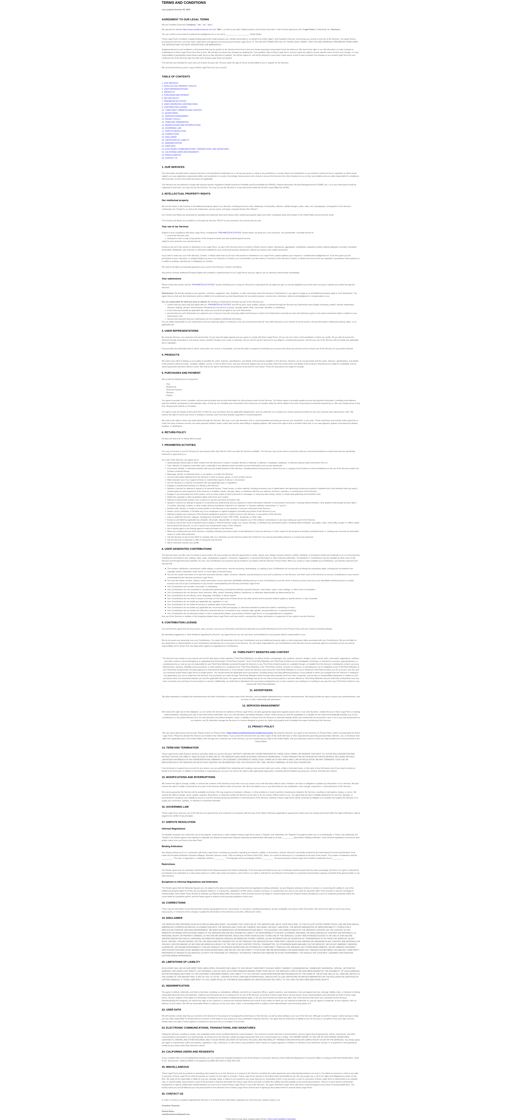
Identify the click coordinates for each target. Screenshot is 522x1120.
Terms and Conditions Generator (282, 1119)
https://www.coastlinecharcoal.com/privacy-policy (250, 733)
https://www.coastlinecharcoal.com (197, 29)
